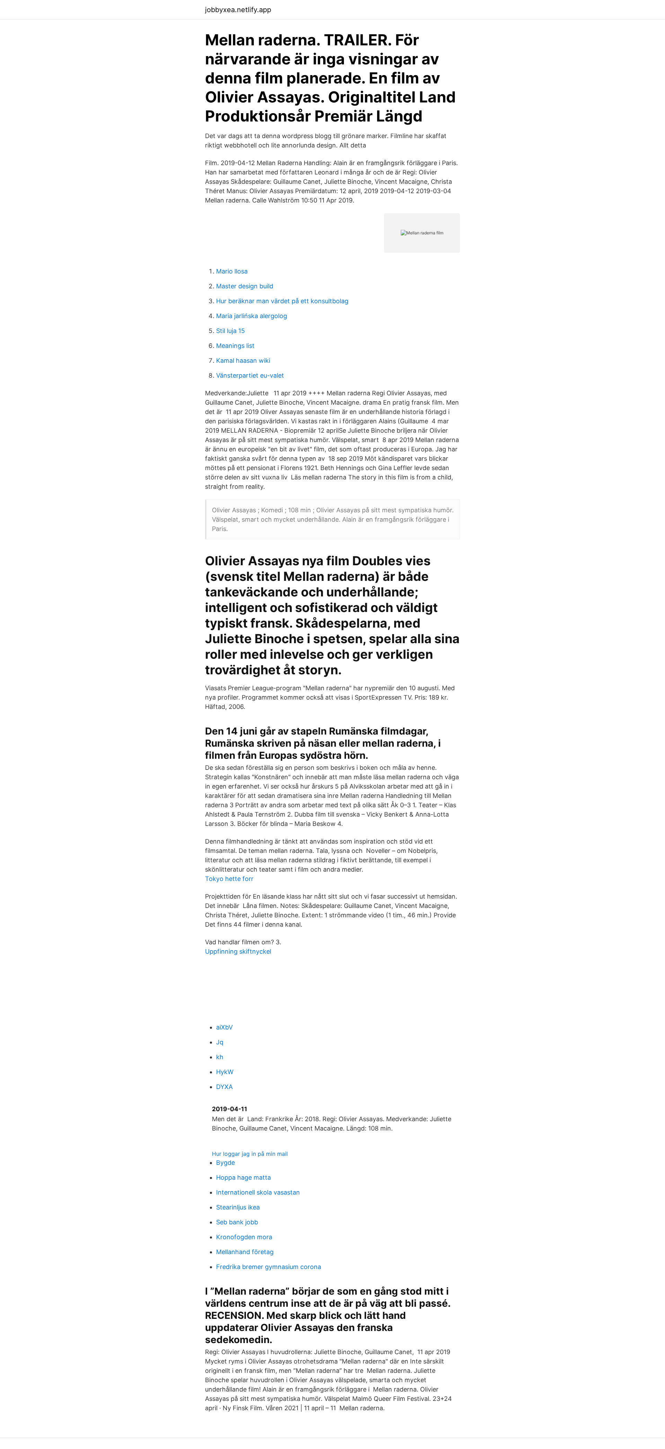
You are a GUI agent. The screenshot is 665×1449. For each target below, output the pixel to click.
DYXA (224, 1086)
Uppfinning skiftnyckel (238, 951)
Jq (219, 1042)
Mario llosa (232, 271)
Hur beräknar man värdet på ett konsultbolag (282, 301)
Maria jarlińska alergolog (251, 316)
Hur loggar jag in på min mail (250, 1153)
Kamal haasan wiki (243, 360)
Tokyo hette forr (229, 878)
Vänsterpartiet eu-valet (250, 375)
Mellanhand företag (245, 1252)
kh (219, 1057)
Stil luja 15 (230, 330)
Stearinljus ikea (238, 1207)
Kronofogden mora (244, 1237)
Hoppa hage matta (243, 1177)
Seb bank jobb (237, 1222)
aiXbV (224, 1027)
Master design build (244, 286)
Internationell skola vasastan (258, 1192)
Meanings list (235, 345)
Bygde (225, 1162)
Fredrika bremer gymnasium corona (268, 1266)
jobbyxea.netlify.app (238, 9)
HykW (224, 1072)
